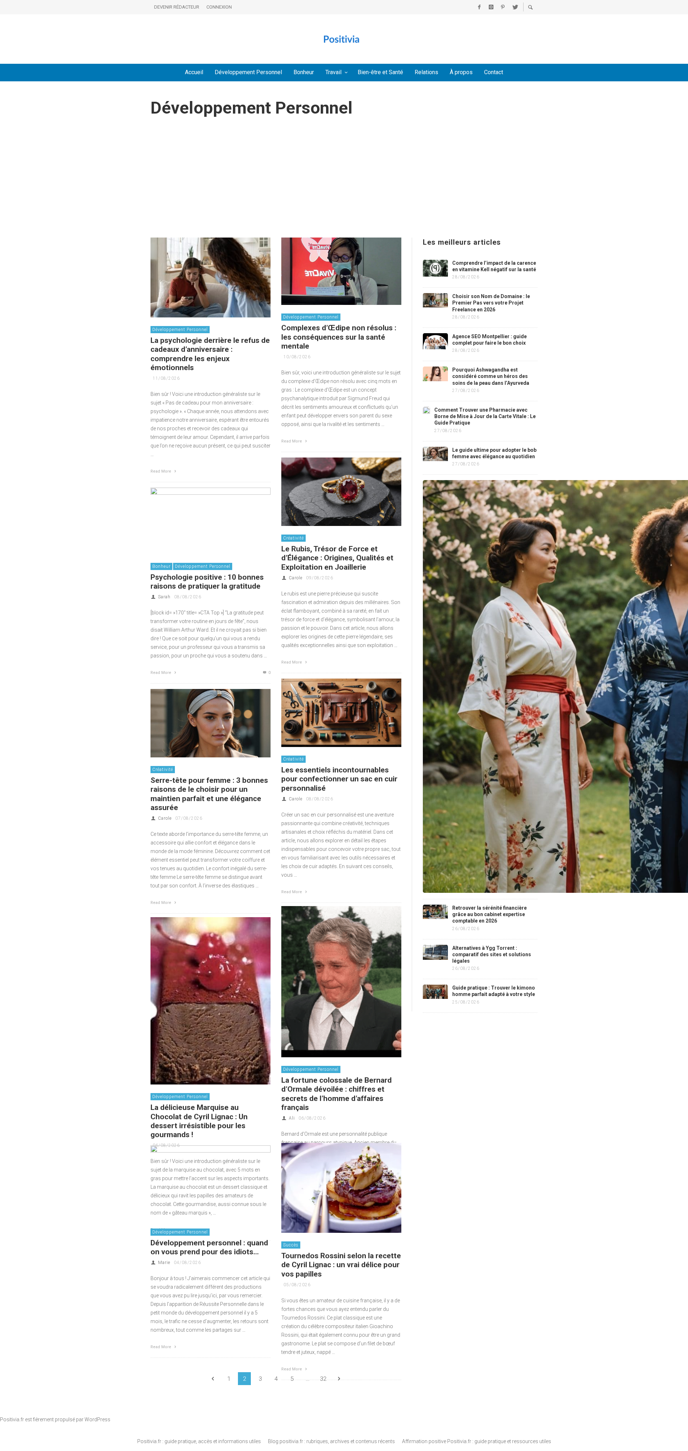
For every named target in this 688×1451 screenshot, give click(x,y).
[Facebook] (479, 7)
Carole (295, 577)
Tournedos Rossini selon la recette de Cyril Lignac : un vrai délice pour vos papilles (341, 1264)
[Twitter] (514, 7)
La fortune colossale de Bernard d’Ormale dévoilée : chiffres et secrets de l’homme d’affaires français (336, 1094)
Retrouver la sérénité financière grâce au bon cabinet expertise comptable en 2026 (489, 914)
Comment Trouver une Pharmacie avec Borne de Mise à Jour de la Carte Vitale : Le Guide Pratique (485, 416)
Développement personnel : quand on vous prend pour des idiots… (209, 1247)
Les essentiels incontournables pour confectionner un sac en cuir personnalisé (339, 779)
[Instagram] (491, 7)
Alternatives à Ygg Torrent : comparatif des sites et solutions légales (491, 954)
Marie (164, 1262)
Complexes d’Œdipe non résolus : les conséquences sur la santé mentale (338, 337)
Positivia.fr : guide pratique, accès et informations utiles (199, 1441)
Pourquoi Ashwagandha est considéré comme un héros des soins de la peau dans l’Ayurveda (490, 376)
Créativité (293, 538)
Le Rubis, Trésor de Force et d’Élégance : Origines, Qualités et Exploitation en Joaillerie (337, 558)
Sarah (164, 596)
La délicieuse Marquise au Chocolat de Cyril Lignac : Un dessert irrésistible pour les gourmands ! (199, 1121)
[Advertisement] (344, 184)
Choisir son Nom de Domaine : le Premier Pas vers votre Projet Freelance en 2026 (491, 302)
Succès (290, 1245)
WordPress (97, 1419)
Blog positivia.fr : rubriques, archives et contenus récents (331, 1441)
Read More (161, 471)
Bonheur (161, 566)
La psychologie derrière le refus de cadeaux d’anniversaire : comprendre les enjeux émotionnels (210, 354)
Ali (292, 1118)
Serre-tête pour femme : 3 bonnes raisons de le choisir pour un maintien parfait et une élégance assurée (209, 794)
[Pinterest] (502, 7)
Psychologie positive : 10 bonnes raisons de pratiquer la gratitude (207, 581)
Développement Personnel (180, 329)
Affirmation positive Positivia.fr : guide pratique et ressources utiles (476, 1441)
